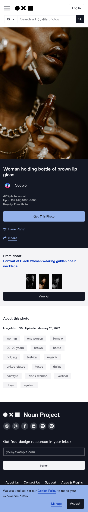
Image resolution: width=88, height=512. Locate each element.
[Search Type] (11, 19)
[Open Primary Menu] (7, 8)
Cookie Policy (47, 491)
